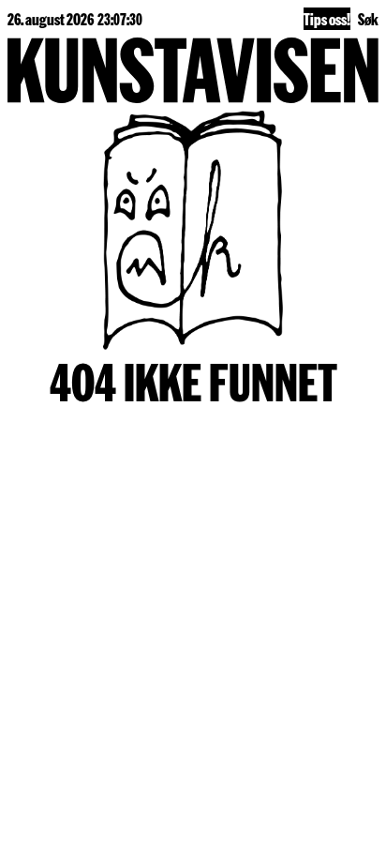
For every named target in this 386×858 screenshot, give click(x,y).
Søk (368, 18)
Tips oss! (327, 18)
